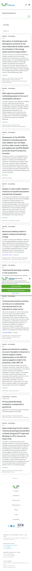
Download (5, 565)
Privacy (17, 293)
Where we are (16, 500)
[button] (30, 278)
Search (29, 16)
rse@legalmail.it (8, 548)
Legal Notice (16, 495)
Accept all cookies (16, 286)
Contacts (16, 491)
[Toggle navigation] (29, 5)
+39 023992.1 (8, 546)
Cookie (13, 293)
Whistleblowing (16, 505)
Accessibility (16, 519)
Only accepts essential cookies (16, 290)
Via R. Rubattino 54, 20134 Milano (10, 545)
